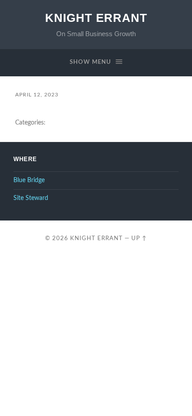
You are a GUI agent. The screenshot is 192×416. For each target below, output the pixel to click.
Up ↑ (139, 238)
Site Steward (30, 198)
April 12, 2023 (36, 94)
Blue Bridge (29, 180)
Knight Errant (96, 18)
